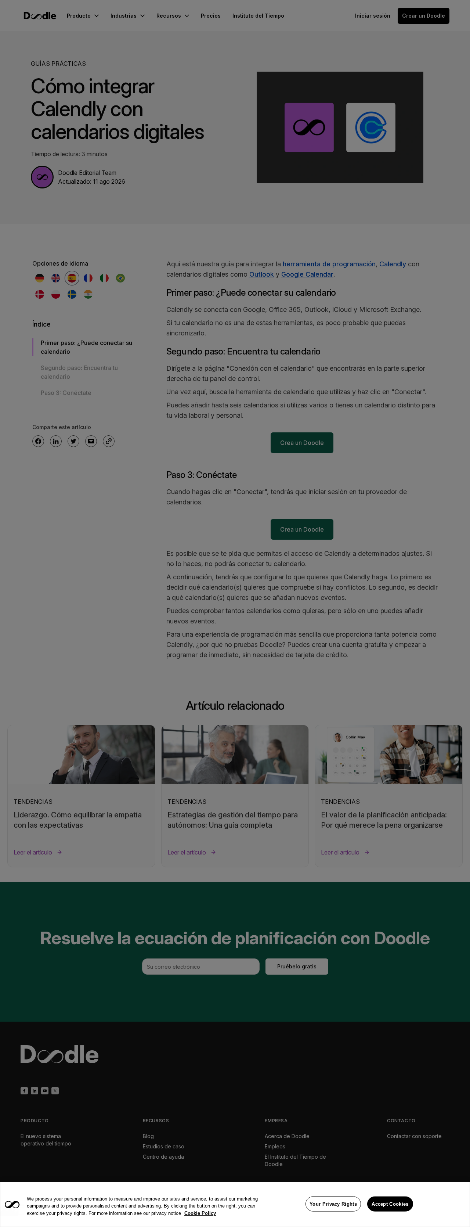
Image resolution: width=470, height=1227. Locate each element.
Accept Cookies (390, 1203)
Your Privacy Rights (333, 1203)
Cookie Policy (200, 1213)
